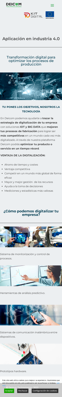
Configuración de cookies (45, 390)
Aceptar (9, 390)
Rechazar (22, 390)
